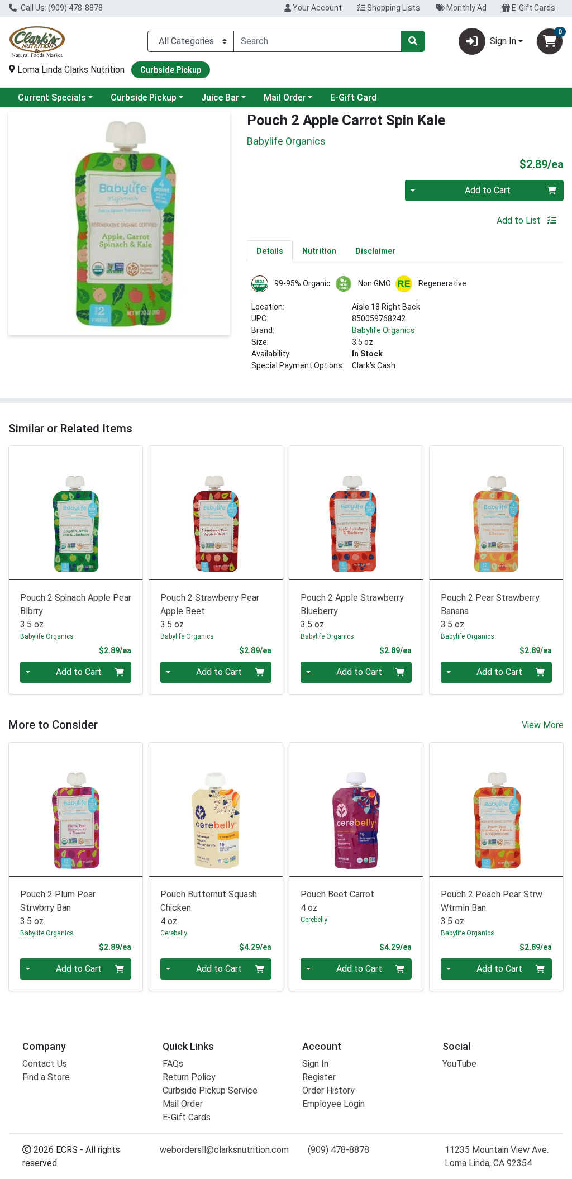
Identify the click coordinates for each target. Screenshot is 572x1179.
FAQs (173, 1063)
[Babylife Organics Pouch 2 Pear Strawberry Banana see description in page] (496, 512)
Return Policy (189, 1077)
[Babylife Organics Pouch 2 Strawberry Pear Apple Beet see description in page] (216, 512)
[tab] (270, 251)
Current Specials (52, 97)
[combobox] (317, 41)
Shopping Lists (392, 7)
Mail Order (285, 97)
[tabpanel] (405, 328)
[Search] (413, 41)
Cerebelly (173, 933)
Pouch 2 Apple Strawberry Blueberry (352, 611)
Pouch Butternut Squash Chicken (208, 907)
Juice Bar (220, 97)
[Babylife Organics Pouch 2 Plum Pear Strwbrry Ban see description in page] (76, 809)
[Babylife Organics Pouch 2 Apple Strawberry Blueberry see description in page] (356, 512)
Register (319, 1077)
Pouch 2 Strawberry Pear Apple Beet (209, 611)
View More (543, 725)
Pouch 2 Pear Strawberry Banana (490, 611)
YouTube (459, 1063)
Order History (328, 1090)
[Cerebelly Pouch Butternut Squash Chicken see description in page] (216, 809)
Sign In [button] (503, 41)
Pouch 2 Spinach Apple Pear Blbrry (75, 611)
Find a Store (46, 1077)
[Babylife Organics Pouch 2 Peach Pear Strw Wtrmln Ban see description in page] (496, 809)
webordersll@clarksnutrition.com (224, 1149)
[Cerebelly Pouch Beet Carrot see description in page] (356, 809)
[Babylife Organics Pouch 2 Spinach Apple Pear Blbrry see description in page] (76, 512)
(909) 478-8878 (338, 1149)
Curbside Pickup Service (210, 1090)
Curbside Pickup (144, 97)
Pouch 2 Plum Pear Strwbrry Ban (58, 907)
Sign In (315, 1063)
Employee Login (333, 1104)
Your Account (316, 7)
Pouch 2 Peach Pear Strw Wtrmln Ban (491, 907)
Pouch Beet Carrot (337, 901)
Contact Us (44, 1063)
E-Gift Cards (532, 7)
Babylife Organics (383, 330)
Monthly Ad (466, 7)
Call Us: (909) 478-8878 (61, 7)
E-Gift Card (353, 97)
